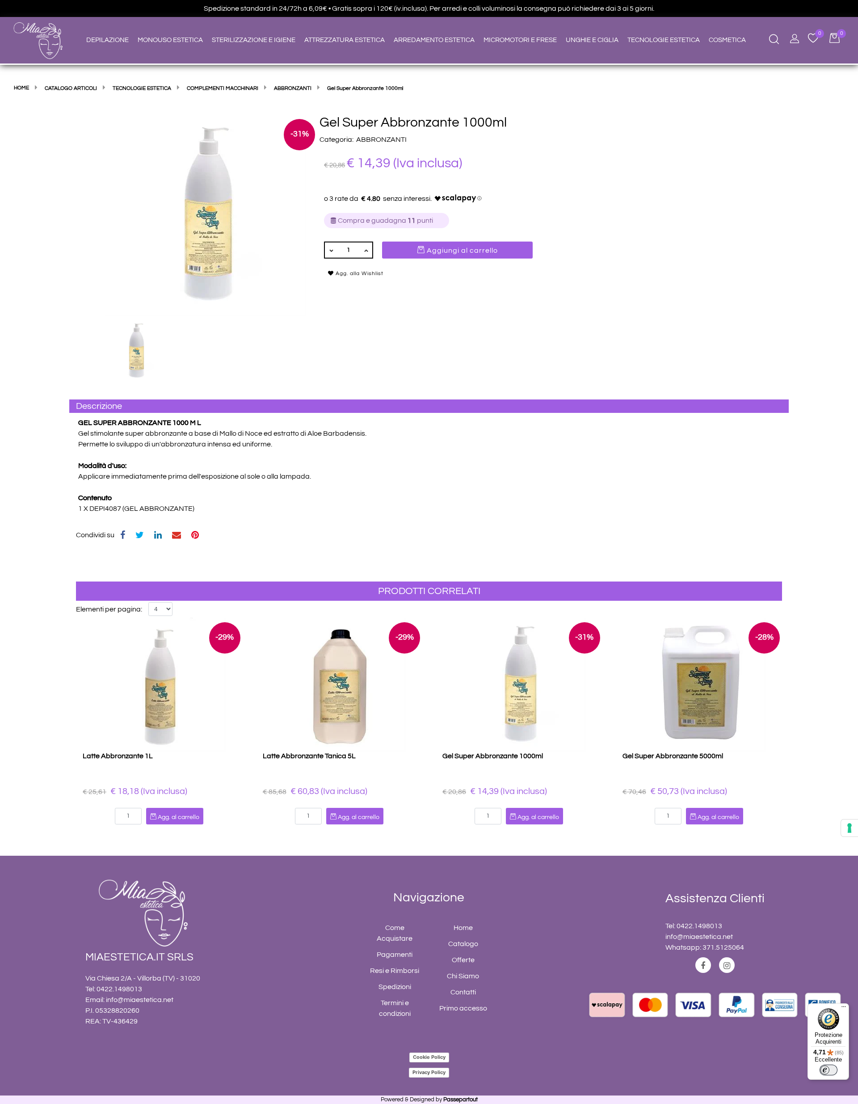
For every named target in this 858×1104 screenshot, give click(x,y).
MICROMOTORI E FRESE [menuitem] (520, 40)
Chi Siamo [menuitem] (463, 976)
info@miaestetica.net (139, 999)
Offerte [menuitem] (463, 960)
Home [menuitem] (463, 927)
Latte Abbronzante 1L (118, 756)
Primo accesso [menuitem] (463, 1008)
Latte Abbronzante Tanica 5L (309, 756)
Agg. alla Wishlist (358, 273)
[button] (205, 214)
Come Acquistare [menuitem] (394, 933)
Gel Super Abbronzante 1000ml (492, 756)
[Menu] (843, 1008)
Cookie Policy (429, 1057)
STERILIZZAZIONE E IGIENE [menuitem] (253, 40)
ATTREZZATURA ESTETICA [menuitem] (344, 40)
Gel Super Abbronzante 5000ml (672, 756)
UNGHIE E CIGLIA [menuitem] (592, 40)
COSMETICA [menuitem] (727, 40)
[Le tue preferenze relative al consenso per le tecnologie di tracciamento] (849, 828)
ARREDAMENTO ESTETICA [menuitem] (434, 40)
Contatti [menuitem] (463, 992)
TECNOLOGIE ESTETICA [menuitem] (663, 40)
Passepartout (460, 1099)
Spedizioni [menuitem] (395, 986)
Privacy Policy (429, 1072)
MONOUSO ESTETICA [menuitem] (170, 40)
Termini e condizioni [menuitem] (395, 1008)
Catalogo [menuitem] (463, 943)
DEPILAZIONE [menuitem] (107, 40)
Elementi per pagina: (109, 609)
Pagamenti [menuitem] (394, 954)
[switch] (828, 1070)
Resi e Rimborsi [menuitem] (394, 970)
